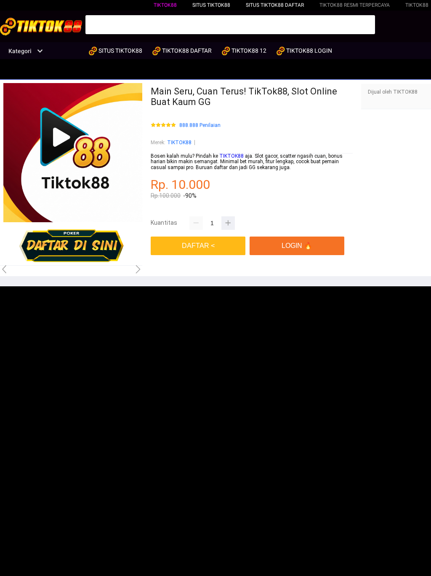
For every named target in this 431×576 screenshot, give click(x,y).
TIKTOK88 (165, 5)
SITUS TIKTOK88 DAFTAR (275, 5)
